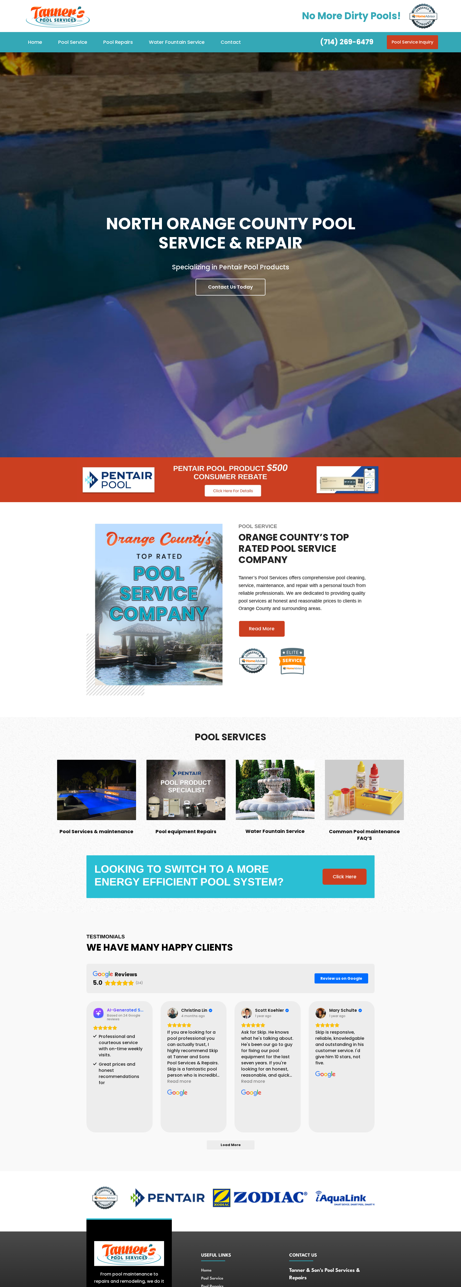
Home (35, 42)
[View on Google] (172, 1013)
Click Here (344, 876)
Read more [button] (179, 1081)
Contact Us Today (230, 287)
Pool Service (72, 42)
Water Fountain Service (177, 42)
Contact (231, 42)
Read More (262, 628)
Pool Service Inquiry (412, 42)
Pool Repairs (118, 42)
